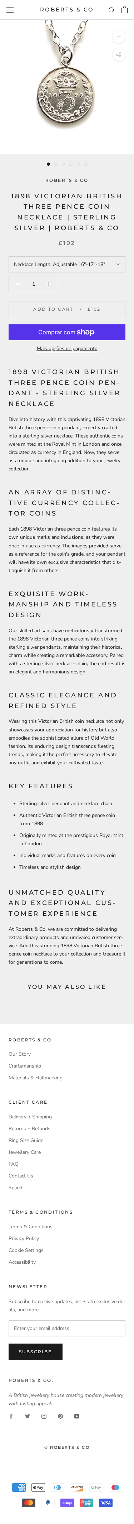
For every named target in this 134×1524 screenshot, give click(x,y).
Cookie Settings (26, 1250)
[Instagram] (43, 1416)
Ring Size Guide (26, 1140)
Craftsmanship (25, 1066)
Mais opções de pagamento (67, 348)
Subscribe (35, 1351)
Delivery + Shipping (30, 1116)
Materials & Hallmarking (36, 1077)
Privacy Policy (24, 1238)
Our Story (20, 1054)
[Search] (112, 10)
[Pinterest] (60, 1416)
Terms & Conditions (31, 1226)
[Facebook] (11, 1416)
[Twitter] (27, 1416)
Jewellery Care (25, 1152)
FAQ (14, 1164)
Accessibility (22, 1262)
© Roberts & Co (67, 1447)
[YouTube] (76, 1416)
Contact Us (21, 1175)
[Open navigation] (10, 10)
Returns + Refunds (29, 1128)
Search (16, 1187)
